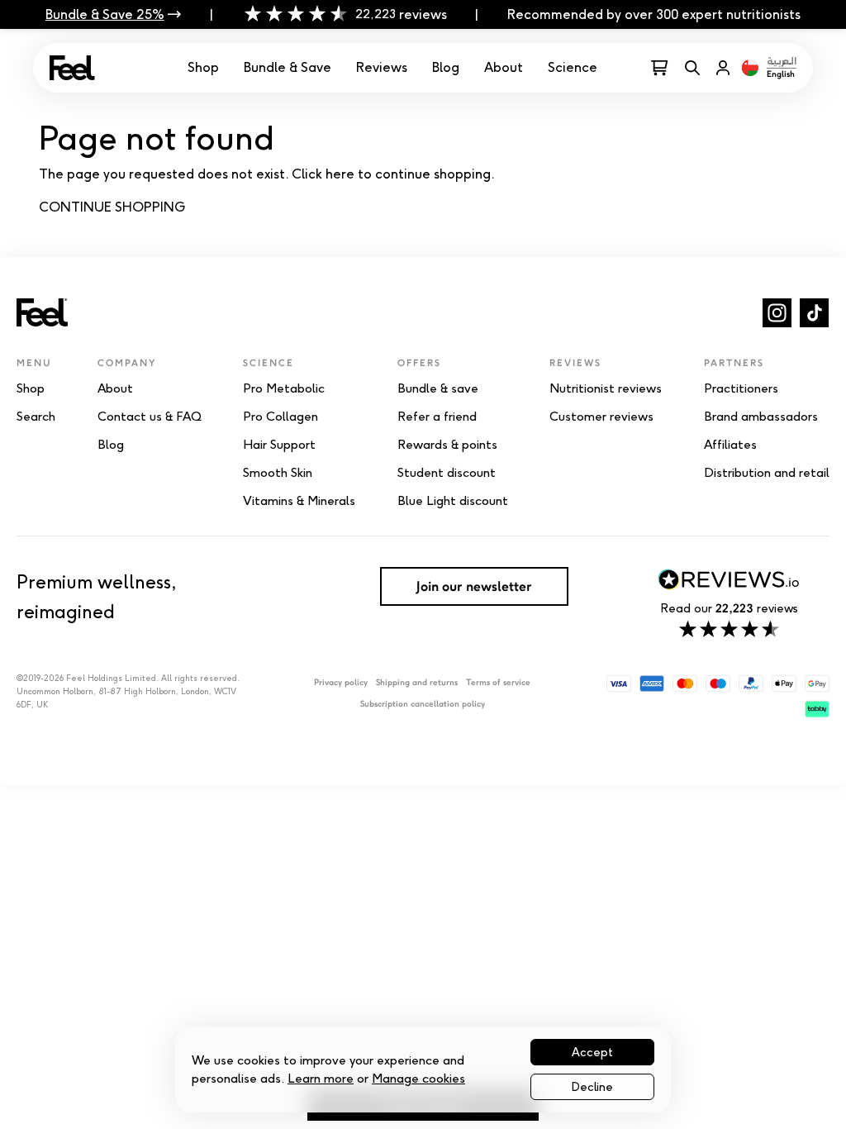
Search (36, 416)
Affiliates (730, 444)
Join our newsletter (474, 586)
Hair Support (279, 444)
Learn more (321, 1078)
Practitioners (741, 388)
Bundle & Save (287, 67)
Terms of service (498, 682)
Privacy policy (341, 682)
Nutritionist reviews (605, 388)
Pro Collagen (280, 416)
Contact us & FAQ (149, 416)
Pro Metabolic (284, 388)
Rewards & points (447, 444)
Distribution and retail (766, 472)
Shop (203, 67)
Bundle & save (437, 388)
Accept (592, 1052)
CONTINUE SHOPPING (112, 207)
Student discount (446, 472)
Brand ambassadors (761, 416)
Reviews (381, 67)
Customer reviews (601, 416)
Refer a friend (437, 416)
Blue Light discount (452, 500)
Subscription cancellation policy (422, 703)
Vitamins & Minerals (299, 500)
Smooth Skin (277, 472)
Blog (445, 67)
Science (572, 67)
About (503, 67)
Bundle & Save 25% (104, 14)
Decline (592, 1086)
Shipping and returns (417, 682)
